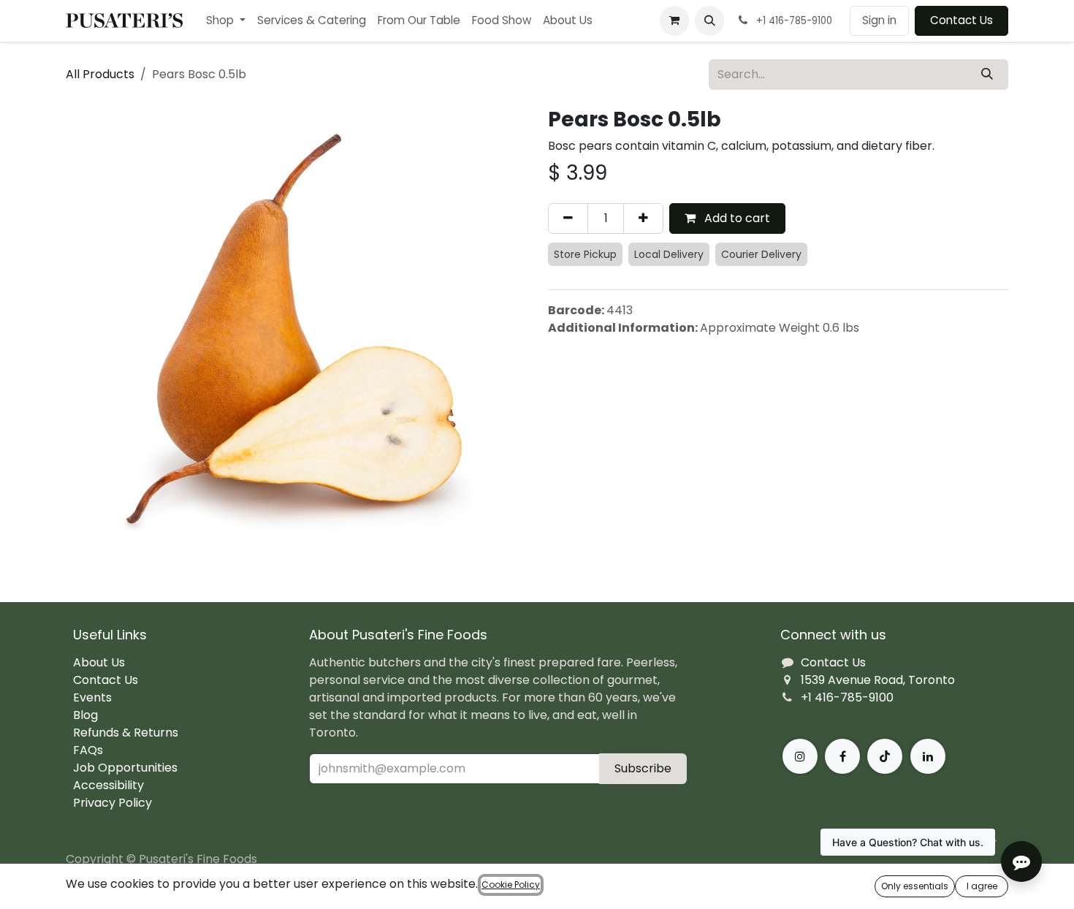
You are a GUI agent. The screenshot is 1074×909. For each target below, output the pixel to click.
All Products (100, 74)
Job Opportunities (125, 767)
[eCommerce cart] (674, 20)
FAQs (88, 750)
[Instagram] (800, 756)
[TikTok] (884, 756)
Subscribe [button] (642, 768)
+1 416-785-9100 (847, 697)
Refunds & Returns (125, 732)
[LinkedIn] (927, 756)
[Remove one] (568, 218)
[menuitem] (225, 21)
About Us (99, 662)
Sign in (879, 20)
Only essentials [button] (914, 886)
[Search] (987, 74)
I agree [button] (982, 886)
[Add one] (643, 218)
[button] (709, 20)
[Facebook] (842, 756)
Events (92, 697)
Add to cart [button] (735, 218)
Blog (85, 715)
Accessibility (108, 785)
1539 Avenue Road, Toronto (878, 680)
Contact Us (961, 20)
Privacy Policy (112, 802)
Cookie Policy (510, 884)
